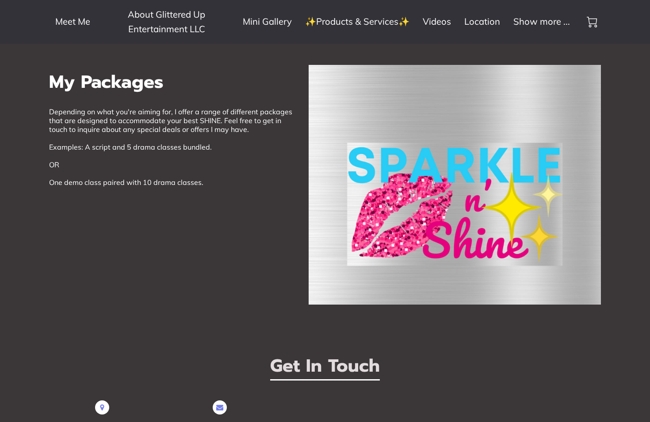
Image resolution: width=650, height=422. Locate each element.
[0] (592, 22)
